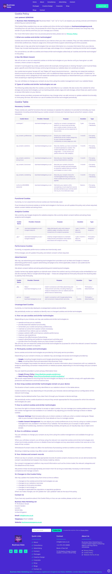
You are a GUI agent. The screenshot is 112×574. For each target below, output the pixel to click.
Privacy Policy (84, 530)
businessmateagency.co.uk (32, 522)
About (42, 2)
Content (72, 2)
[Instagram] (15, 551)
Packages (36, 6)
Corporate (59, 6)
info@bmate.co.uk (26, 515)
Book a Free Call (62, 548)
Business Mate (11, 6)
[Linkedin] (11, 551)
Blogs (34, 10)
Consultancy (51, 2)
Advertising (62, 2)
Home (35, 2)
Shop (67, 6)
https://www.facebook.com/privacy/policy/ (49, 376)
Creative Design (47, 6)
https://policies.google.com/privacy (48, 374)
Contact (42, 10)
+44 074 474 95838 (63, 545)
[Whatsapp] (20, 551)
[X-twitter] (25, 551)
